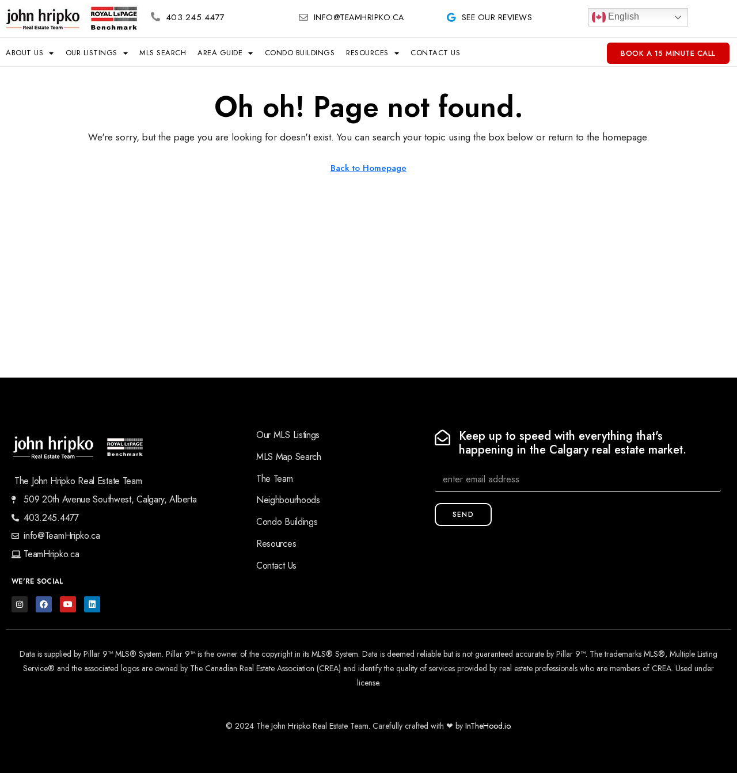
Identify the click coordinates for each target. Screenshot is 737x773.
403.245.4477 (195, 17)
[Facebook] (44, 604)
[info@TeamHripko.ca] (303, 17)
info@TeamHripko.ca (359, 17)
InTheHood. (484, 726)
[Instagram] (20, 604)
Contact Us (435, 52)
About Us (24, 52)
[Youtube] (68, 604)
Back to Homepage (368, 168)
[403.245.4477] (155, 16)
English (622, 16)
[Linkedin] (92, 604)
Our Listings (91, 52)
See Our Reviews (497, 17)
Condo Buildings (300, 52)
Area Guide (219, 52)
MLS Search (162, 52)
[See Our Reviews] (451, 17)
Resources (367, 52)
